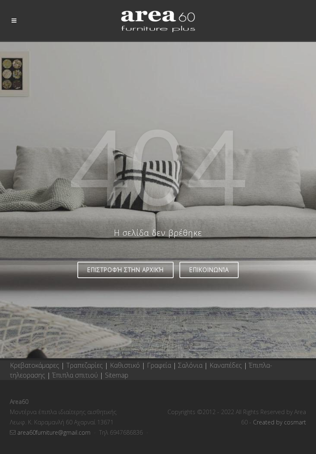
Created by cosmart (279, 422)
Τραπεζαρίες (85, 365)
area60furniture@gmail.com (54, 432)
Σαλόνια (190, 365)
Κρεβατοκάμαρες (35, 365)
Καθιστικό (126, 365)
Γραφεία (160, 365)
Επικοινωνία (209, 270)
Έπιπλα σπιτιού (75, 375)
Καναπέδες (226, 365)
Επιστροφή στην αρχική (125, 270)
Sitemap (116, 375)
